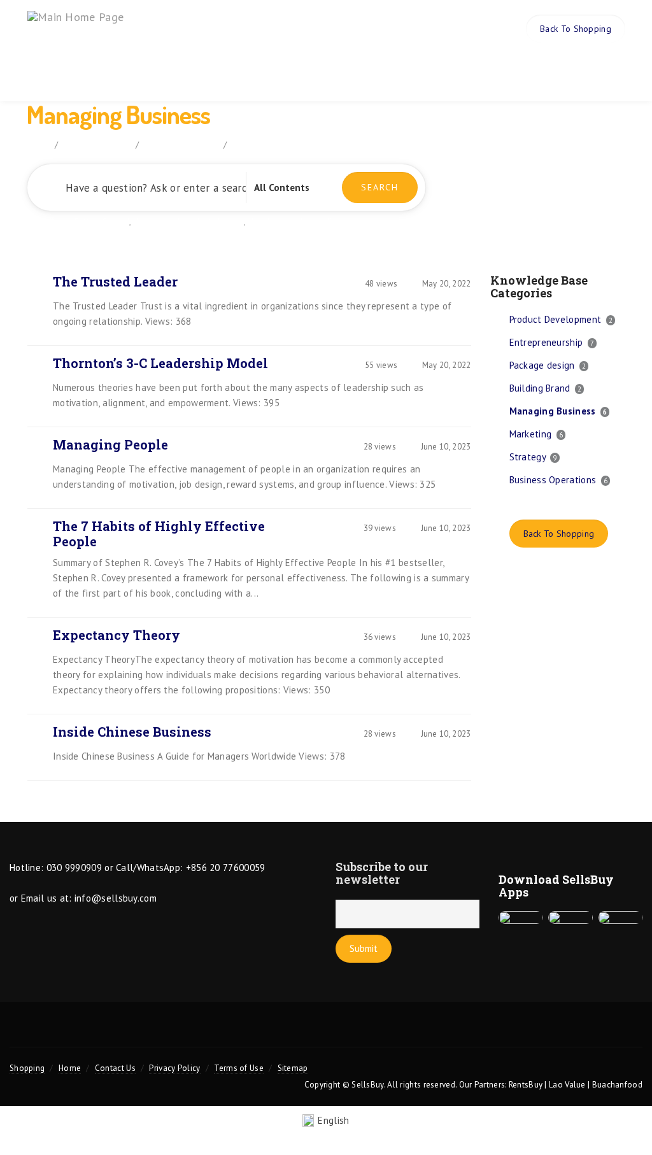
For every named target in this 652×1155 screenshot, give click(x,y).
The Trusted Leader (115, 281)
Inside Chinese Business (132, 731)
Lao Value (567, 1084)
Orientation (254, 71)
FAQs (313, 71)
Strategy (527, 457)
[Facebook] (281, 1032)
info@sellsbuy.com (115, 898)
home (37, 144)
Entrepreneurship (546, 342)
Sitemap (293, 1068)
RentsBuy (525, 1084)
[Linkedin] (370, 1032)
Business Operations (553, 480)
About (194, 71)
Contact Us (115, 1068)
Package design (542, 365)
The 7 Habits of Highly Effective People (159, 533)
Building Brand (539, 388)
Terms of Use (239, 1068)
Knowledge (369, 71)
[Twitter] (237, 1032)
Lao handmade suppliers (298, 221)
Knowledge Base (96, 144)
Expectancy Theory (116, 635)
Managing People (110, 444)
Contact (529, 71)
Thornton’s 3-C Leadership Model (160, 363)
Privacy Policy (174, 1068)
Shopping (27, 1068)
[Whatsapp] (414, 1032)
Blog (425, 71)
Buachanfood (617, 1084)
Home (152, 71)
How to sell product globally (190, 221)
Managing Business (552, 411)
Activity (474, 71)
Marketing (530, 434)
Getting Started (101, 221)
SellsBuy (367, 1084)
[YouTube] (326, 1032)
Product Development (555, 319)
